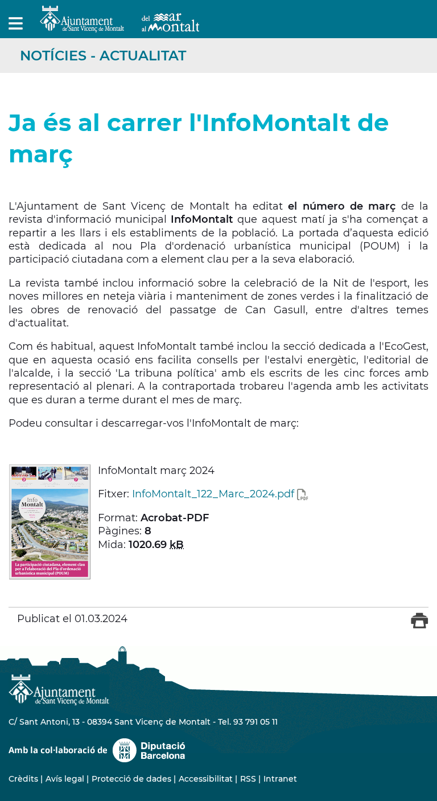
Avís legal (65, 779)
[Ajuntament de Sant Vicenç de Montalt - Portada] (119, 26)
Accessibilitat (206, 779)
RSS (248, 779)
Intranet (280, 779)
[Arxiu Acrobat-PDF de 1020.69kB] (49, 521)
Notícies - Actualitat (103, 55)
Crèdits (23, 779)
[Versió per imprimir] (419, 625)
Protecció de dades (131, 779)
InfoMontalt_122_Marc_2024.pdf (213, 494)
